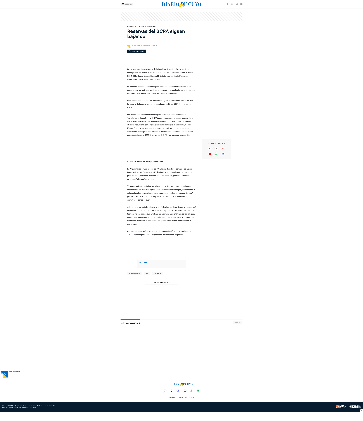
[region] (181, 16)
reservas (157, 273)
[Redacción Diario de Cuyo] (129, 46)
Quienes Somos (182, 397)
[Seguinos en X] (232, 4)
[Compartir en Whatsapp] (236, 23)
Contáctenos (172, 397)
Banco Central (152, 26)
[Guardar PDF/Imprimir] (236, 35)
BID (147, 273)
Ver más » (238, 323)
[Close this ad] (361, 410)
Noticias (141, 26)
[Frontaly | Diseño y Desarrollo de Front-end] (341, 406)
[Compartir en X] (236, 17)
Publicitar (191, 397)
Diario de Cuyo (131, 26)
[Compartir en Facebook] (236, 11)
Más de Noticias (130, 323)
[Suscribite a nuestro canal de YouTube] (241, 4)
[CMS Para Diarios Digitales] (355, 406)
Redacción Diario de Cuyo (142, 46)
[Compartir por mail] (236, 29)
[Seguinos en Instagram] (237, 4)
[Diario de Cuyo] (181, 4)
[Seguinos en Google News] (223, 154)
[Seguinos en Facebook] (227, 4)
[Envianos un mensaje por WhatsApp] (216, 154)
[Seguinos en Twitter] (216, 148)
